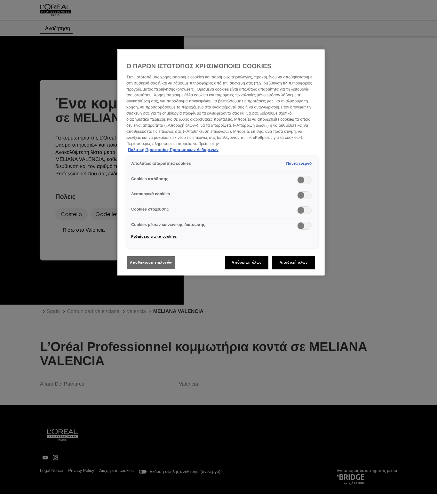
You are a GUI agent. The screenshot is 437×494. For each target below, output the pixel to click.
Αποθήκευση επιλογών (151, 262)
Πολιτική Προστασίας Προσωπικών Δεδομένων (173, 149)
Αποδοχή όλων (294, 262)
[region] (221, 162)
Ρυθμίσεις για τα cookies (154, 236)
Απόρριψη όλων (246, 262)
